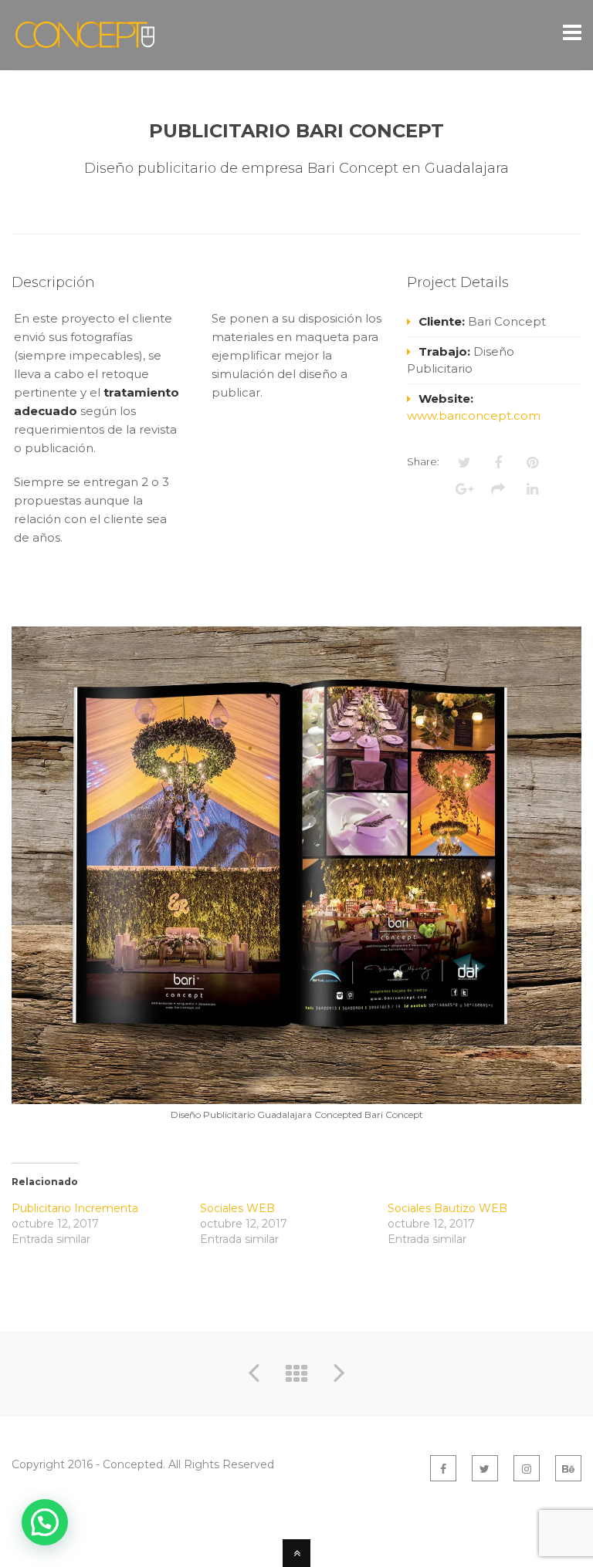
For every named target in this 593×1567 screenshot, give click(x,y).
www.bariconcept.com (473, 415)
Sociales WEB (237, 1208)
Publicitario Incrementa (75, 1208)
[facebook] (443, 1468)
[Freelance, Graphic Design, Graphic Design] (85, 40)
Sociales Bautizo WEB (447, 1208)
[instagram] (526, 1468)
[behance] (568, 1468)
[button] (45, 1522)
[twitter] (485, 1468)
